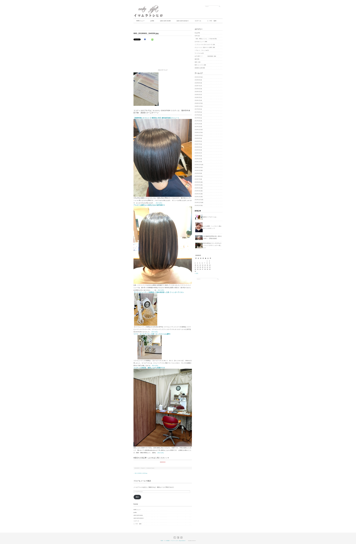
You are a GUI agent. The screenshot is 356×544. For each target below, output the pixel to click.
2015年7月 (197, 179)
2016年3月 (197, 155)
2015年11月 (198, 167)
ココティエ (198, 20)
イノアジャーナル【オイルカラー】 (203, 44)
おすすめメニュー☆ (200, 41)
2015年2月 (197, 193)
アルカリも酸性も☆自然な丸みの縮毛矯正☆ (149, 205)
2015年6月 (197, 182)
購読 (137, 497)
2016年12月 (198, 129)
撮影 (196, 59)
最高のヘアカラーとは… (210, 217)
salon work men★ (165, 20)
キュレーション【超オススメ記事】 (203, 47)
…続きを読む (158, 203)
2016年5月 (197, 150)
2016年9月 (197, 138)
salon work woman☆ (183, 20)
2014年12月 (198, 199)
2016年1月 (197, 161)
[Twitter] (175, 537)
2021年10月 (198, 77)
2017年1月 (197, 126)
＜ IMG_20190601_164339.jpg (140, 473)
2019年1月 (197, 100)
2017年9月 (197, 109)
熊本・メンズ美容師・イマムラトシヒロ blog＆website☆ (174, 540)
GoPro (196, 35)
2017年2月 (197, 123)
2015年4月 (197, 188)
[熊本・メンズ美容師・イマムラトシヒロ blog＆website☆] (148, 5)
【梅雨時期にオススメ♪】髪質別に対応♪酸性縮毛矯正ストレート (156, 118)
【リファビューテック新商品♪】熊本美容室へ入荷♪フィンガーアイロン (159, 292)
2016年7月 (197, 144)
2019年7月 (197, 85)
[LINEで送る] (152, 39)
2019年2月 (197, 97)
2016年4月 (197, 153)
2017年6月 (197, 115)
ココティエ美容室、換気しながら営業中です (149, 368)
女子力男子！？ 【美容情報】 (204, 56)
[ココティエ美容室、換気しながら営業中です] (163, 369)
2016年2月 (197, 158)
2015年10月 (198, 170)
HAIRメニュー (140, 20)
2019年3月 (197, 94)
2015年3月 (197, 190)
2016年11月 (198, 132)
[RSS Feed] (181, 537)
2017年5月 (197, 118)
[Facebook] (178, 537)
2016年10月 (198, 135)
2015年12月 (198, 164)
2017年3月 (197, 120)
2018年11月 (198, 106)
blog (196, 33)
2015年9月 (197, 173)
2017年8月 (197, 112)
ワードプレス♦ (198, 53)
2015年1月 (197, 196)
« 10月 (196, 273)
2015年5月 (197, 185)
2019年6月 (197, 88)
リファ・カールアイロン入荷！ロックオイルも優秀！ (152, 334)
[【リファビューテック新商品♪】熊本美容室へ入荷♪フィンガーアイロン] (146, 294)
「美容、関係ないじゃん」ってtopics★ (204, 38)
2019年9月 (197, 80)
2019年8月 (197, 83)
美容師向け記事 (198, 68)
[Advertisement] (163, 56)
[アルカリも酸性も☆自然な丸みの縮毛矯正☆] (163, 207)
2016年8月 (197, 141)
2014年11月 (198, 202)
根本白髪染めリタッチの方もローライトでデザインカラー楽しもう (212, 245)
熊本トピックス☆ (199, 65)
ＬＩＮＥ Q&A (211, 20)
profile (152, 20)
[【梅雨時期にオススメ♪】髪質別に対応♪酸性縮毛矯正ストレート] (163, 120)
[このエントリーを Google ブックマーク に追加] (145, 39)
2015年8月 (197, 176)
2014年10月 (198, 205)
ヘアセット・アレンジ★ (201, 50)
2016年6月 (197, 147)
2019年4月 (197, 91)
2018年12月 (198, 103)
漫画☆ (196, 62)
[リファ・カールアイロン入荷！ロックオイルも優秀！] (150, 336)
